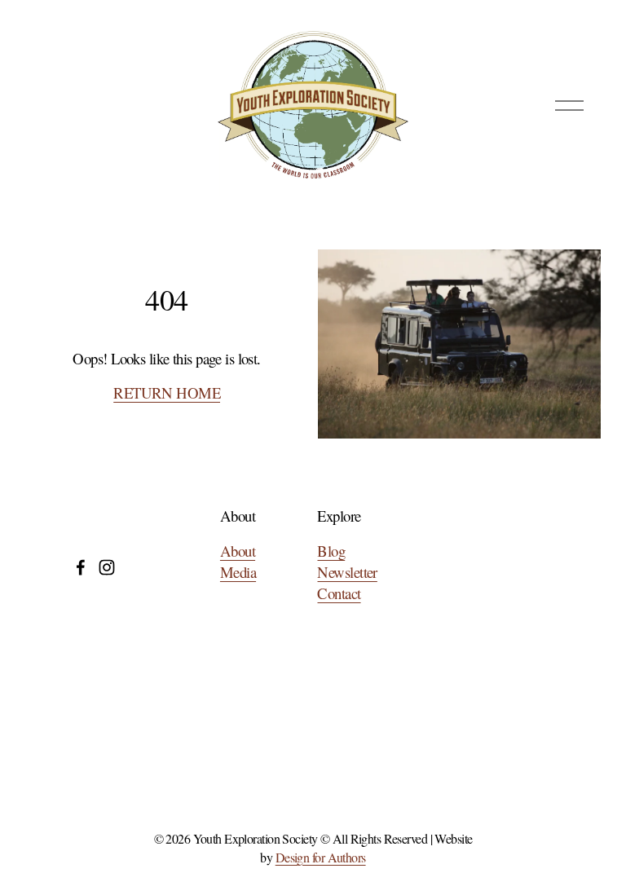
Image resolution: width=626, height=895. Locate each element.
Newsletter (347, 572)
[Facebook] (81, 567)
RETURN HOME (166, 392)
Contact (338, 593)
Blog (331, 550)
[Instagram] (107, 567)
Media (238, 572)
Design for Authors (321, 857)
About (237, 550)
